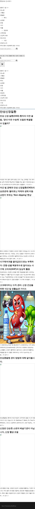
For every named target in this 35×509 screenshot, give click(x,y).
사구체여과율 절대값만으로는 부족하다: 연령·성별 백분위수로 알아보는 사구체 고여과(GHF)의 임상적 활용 (17, 265)
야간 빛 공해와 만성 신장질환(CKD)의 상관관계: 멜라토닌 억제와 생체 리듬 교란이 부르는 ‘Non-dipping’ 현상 (17, 191)
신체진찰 (3, 33)
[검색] (17, 49)
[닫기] (2, 64)
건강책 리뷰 (4, 35)
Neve (3, 506)
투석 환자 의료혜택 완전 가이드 (10, 45)
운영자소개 (3, 43)
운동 (1, 23)
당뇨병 (2, 10)
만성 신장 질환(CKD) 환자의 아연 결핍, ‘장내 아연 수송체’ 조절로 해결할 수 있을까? (16, 120)
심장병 (2, 20)
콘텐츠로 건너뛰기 (5, 1)
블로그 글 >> (4, 7)
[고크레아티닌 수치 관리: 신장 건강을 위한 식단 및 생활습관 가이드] (17, 317)
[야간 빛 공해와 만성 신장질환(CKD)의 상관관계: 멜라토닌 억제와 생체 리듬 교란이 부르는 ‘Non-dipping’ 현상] (17, 223)
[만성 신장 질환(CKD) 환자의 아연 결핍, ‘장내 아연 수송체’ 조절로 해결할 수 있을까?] (17, 151)
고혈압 (2, 12)
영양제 (6, 30)
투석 (5, 18)
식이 (1, 25)
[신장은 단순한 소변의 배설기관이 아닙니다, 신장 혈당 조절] (17, 460)
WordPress (13, 506)
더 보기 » (29, 184)
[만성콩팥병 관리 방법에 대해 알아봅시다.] (17, 390)
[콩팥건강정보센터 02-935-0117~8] (7, 4)
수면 (5, 40)
